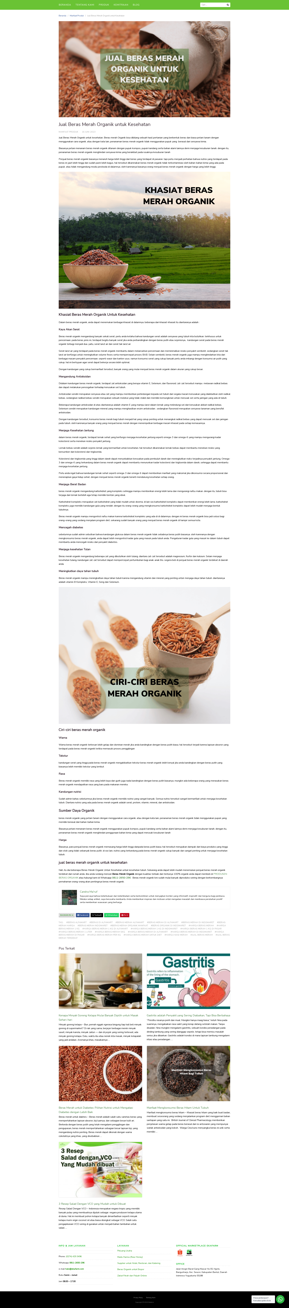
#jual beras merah (202, 935)
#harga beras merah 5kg (110, 932)
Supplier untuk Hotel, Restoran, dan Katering (138, 1263)
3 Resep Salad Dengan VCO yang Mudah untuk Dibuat (92, 1204)
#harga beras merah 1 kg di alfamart (105, 928)
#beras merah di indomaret (197, 922)
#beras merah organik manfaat (129, 925)
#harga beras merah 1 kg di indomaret (154, 928)
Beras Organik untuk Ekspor (130, 1269)
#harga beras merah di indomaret (191, 932)
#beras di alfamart (101, 922)
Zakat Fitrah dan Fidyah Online (132, 1275)
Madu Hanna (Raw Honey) (130, 1257)
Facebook (83, 915)
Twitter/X (98, 915)
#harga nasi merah (176, 935)
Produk (104, 4)
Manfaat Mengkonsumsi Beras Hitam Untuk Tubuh (178, 1108)
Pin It (125, 915)
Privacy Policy (138, 1298)
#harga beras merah (201, 925)
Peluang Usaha (124, 1250)
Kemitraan (121, 4)
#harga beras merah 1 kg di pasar (201, 928)
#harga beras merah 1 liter (75, 932)
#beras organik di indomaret (168, 925)
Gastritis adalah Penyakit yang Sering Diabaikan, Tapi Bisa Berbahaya (188, 1015)
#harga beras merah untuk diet (143, 935)
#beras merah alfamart (130, 922)
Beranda (65, 4)
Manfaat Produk (77, 15)
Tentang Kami (85, 4)
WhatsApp (112, 915)
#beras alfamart (76, 922)
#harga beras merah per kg (104, 935)
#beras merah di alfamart (163, 922)
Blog (136, 4)
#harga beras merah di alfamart (148, 932)
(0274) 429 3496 (74, 1256)
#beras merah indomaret (93, 925)
